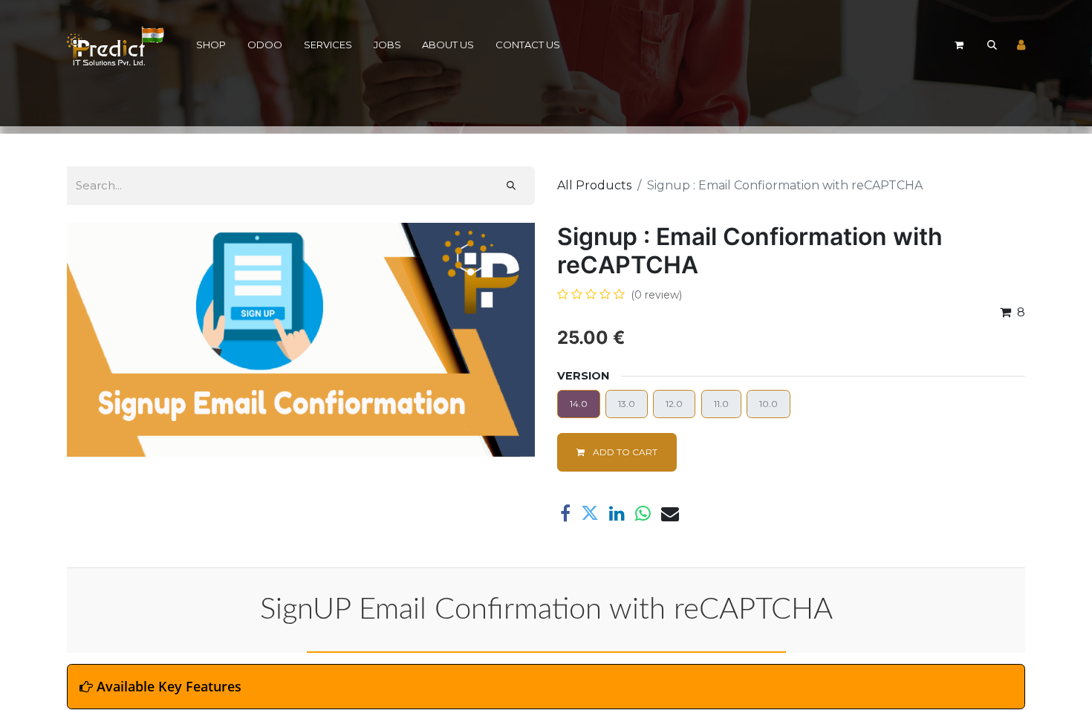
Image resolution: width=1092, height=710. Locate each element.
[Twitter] (590, 513)
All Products (594, 185)
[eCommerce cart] (959, 45)
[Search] (511, 185)
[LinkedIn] (617, 513)
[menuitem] (211, 45)
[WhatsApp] (643, 513)
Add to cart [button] (624, 451)
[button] (991, 45)
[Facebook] (565, 513)
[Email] (670, 513)
